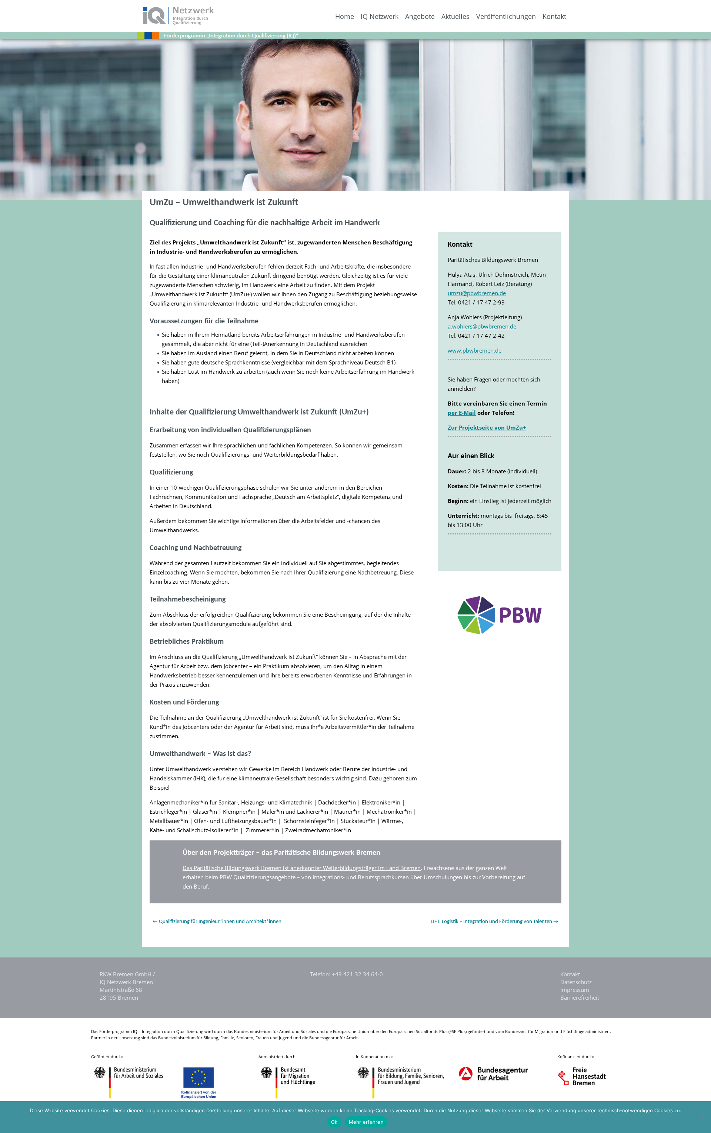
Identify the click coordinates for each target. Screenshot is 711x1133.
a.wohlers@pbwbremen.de (482, 326)
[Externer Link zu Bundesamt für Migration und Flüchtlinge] (293, 1099)
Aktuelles (455, 16)
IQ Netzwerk (379, 16)
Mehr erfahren (366, 1122)
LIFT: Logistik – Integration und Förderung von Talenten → (494, 921)
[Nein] (701, 1117)
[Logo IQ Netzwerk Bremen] (107, 23)
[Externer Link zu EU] (204, 1099)
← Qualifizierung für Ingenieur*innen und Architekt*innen (217, 921)
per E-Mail (462, 412)
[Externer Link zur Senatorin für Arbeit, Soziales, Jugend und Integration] (588, 1099)
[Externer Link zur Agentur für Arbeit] (493, 1099)
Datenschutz (576, 982)
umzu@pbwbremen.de (477, 293)
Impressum (574, 989)
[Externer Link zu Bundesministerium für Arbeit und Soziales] (134, 1099)
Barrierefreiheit (579, 997)
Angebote (420, 16)
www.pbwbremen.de (474, 350)
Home (344, 16)
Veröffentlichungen (506, 16)
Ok (334, 1122)
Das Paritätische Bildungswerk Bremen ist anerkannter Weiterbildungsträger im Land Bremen (302, 868)
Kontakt (554, 16)
